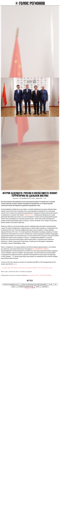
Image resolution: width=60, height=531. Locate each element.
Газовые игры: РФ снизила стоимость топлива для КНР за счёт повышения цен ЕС (27, 268)
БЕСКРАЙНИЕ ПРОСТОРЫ (27, 198)
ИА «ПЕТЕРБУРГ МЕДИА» (40, 249)
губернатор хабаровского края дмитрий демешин (33, 284)
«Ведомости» (28, 215)
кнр (56, 284)
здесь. (15, 264)
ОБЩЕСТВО (39, 198)
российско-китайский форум (25, 286)
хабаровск (45, 286)
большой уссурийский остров (11, 284)
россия (38, 286)
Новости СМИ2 (30, 288)
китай (50, 284)
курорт (14, 286)
